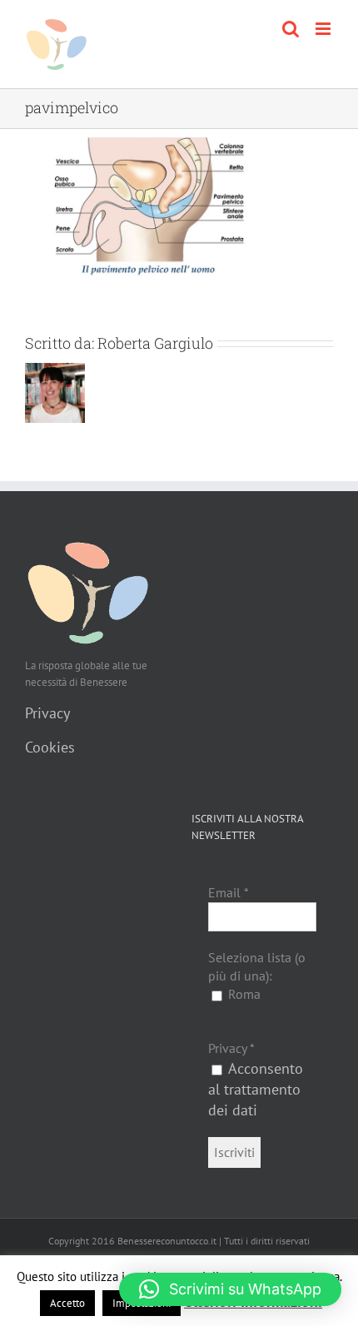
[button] (230, 1289)
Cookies (50, 747)
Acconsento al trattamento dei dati (255, 1089)
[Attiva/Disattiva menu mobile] (324, 28)
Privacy (47, 713)
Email (228, 892)
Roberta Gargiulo (155, 343)
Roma (243, 994)
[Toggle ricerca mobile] (290, 28)
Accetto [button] (67, 1303)
